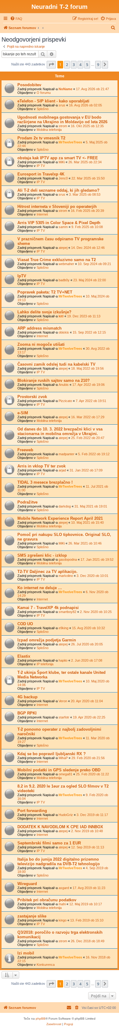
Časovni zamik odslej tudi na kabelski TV (56, 364)
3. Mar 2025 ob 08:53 (84, 194)
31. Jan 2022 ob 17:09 (86, 470)
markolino (66, 576)
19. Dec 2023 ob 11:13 (83, 316)
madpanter (66, 454)
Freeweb (25, 450)
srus (62, 105)
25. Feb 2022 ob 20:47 (87, 438)
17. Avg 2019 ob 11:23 (89, 888)
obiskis (64, 332)
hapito (63, 660)
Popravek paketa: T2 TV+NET (44, 292)
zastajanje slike (31, 916)
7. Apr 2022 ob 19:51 (91, 401)
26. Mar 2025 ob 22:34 (85, 162)
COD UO (25, 624)
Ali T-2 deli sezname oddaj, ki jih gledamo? (58, 190)
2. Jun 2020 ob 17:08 (86, 660)
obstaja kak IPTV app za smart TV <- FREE (57, 158)
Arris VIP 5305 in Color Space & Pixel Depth (58, 222)
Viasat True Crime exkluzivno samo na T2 (56, 259)
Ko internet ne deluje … (39, 587)
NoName (65, 89)
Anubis (64, 384)
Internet (42, 214)
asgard (64, 888)
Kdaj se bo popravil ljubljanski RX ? (51, 753)
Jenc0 (63, 178)
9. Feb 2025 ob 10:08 (87, 227)
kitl (61, 316)
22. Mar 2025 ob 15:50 (88, 178)
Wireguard (27, 883)
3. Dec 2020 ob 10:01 (92, 576)
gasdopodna (68, 559)
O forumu (44, 92)
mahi (62, 904)
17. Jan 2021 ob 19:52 (97, 559)
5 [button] (87, 64)
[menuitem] (16, 18)
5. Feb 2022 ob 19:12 (94, 454)
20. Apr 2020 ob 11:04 (87, 701)
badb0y (64, 280)
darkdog (65, 506)
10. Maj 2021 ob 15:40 (87, 522)
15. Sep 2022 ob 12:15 (89, 332)
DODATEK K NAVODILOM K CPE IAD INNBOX (60, 827)
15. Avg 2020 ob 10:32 (88, 628)
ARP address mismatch (39, 328)
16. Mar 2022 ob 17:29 (87, 417)
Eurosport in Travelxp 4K (40, 174)
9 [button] (98, 64)
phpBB (40, 1018)
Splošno (43, 109)
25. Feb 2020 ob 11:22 (92, 774)
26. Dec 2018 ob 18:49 (87, 941)
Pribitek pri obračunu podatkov (46, 900)
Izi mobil (25, 953)
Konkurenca (46, 964)
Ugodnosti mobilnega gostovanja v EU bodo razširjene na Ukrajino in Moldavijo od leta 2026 (62, 119)
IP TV (41, 166)
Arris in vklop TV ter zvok (41, 466)
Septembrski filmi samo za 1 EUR (49, 843)
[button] (51, 64)
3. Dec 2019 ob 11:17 (92, 815)
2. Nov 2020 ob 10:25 (96, 612)
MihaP (63, 758)
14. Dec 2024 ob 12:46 (88, 247)
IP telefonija (45, 664)
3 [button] (74, 64)
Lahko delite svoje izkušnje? (44, 312)
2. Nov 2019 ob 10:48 (87, 831)
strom (63, 126)
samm (63, 227)
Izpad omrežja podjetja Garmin (46, 640)
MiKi (62, 162)
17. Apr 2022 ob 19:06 (88, 384)
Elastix (23, 656)
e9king (63, 628)
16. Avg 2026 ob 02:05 (85, 105)
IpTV (21, 276)
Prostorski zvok (32, 396)
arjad (62, 470)
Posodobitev (29, 85)
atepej (63, 247)
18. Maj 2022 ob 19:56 (87, 368)
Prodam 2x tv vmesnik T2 (41, 138)
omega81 (65, 774)
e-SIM (22, 413)
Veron (63, 701)
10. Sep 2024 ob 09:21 (94, 264)
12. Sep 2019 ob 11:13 (87, 847)
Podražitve (27, 502)
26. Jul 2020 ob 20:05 (87, 644)
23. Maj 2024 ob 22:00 (89, 280)
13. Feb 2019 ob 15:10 (86, 920)
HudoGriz (66, 815)
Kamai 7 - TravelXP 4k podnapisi (48, 607)
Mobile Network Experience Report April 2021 (60, 518)
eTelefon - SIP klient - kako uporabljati (53, 101)
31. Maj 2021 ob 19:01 (90, 506)
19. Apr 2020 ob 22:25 (89, 717)
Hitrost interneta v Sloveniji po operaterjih (57, 206)
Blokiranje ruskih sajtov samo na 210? (53, 380)
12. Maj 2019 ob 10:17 (85, 904)
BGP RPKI (27, 713)
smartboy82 (67, 612)
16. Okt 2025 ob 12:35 (87, 126)
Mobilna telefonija (49, 129)
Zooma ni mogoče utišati (41, 344)
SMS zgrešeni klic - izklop (42, 555)
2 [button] (67, 64)
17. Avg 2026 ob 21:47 (92, 89)
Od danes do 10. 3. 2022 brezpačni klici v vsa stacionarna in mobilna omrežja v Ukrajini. (60, 431)
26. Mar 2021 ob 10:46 (85, 543)
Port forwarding (32, 810)
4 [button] (80, 64)
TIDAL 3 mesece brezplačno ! (45, 482)
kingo (63, 920)
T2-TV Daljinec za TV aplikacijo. (47, 571)
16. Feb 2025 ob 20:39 (87, 210)
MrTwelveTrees (70, 142)
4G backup (27, 697)
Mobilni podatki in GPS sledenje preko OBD (58, 770)
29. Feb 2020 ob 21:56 (88, 758)
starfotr (64, 717)
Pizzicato (65, 401)
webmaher (66, 264)
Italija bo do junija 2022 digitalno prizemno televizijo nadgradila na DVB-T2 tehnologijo (58, 861)
